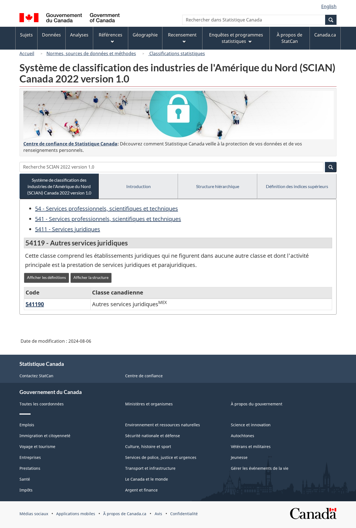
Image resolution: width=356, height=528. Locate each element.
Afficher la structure (90, 277)
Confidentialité (184, 513)
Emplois (26, 424)
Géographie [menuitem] (145, 35)
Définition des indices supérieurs (297, 186)
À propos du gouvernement (256, 404)
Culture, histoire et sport (148, 446)
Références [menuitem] (110, 35)
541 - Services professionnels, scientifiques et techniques (108, 219)
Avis (158, 513)
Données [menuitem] (51, 35)
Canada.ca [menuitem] (325, 35)
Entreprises (30, 457)
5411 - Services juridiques (67, 229)
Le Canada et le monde (146, 479)
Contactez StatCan (36, 375)
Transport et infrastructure (150, 468)
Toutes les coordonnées (41, 404)
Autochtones (242, 435)
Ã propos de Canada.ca (124, 513)
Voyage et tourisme (37, 446)
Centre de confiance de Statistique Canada (70, 144)
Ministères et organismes (149, 404)
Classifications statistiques (176, 53)
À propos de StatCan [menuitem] (289, 38)
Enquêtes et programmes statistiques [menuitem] (236, 38)
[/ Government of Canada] (69, 18)
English (329, 6)
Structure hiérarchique (217, 186)
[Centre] (178, 115)
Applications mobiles (75, 513)
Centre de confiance (144, 375)
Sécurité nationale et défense (152, 435)
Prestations (29, 468)
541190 (35, 304)
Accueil (26, 53)
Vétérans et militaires (251, 446)
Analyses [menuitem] (79, 35)
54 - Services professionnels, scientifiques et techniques (106, 208)
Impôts (26, 490)
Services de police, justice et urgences (160, 457)
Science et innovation (251, 424)
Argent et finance (141, 490)
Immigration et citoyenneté (44, 435)
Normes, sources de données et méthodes (91, 53)
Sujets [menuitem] (26, 35)
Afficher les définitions (46, 277)
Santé (24, 479)
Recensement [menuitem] (182, 35)
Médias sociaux (33, 513)
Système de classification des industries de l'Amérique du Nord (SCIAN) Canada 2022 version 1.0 (59, 186)
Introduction (138, 186)
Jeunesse (239, 457)
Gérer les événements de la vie (259, 468)
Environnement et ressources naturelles (162, 424)
